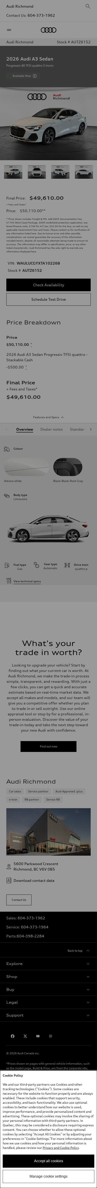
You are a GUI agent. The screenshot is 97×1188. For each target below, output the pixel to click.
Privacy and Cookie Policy (61, 1148)
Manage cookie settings (48, 1176)
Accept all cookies (48, 1161)
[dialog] (48, 1129)
